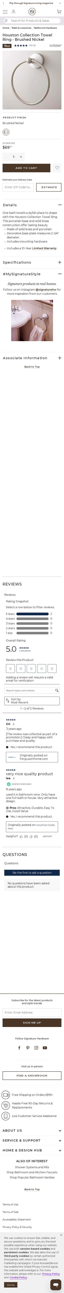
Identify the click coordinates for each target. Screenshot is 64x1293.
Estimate (49, 187)
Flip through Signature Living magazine (31, 3)
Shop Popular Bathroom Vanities (32, 1177)
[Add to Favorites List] (57, 168)
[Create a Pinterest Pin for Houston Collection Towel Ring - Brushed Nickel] (7, 45)
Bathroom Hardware (45, 28)
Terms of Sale (11, 1212)
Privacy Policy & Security (17, 1227)
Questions (15, 854)
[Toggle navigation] (7, 11)
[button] (61, 1235)
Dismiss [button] (11, 1285)
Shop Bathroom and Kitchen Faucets (32, 1172)
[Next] (58, 3)
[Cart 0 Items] (59, 11)
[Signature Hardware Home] (32, 11)
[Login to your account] (13, 12)
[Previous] (3, 3)
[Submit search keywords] (6, 21)
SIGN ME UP (32, 1022)
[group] (31, 3)
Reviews (12, 584)
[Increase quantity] (21, 157)
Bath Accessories (21, 28)
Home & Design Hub (22, 1150)
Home (6, 28)
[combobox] (32, 20)
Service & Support (22, 1140)
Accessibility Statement (17, 1219)
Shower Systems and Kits (32, 1167)
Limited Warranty (44, 248)
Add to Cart (26, 168)
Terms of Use (10, 1204)
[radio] (6, 132)
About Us (12, 1131)
